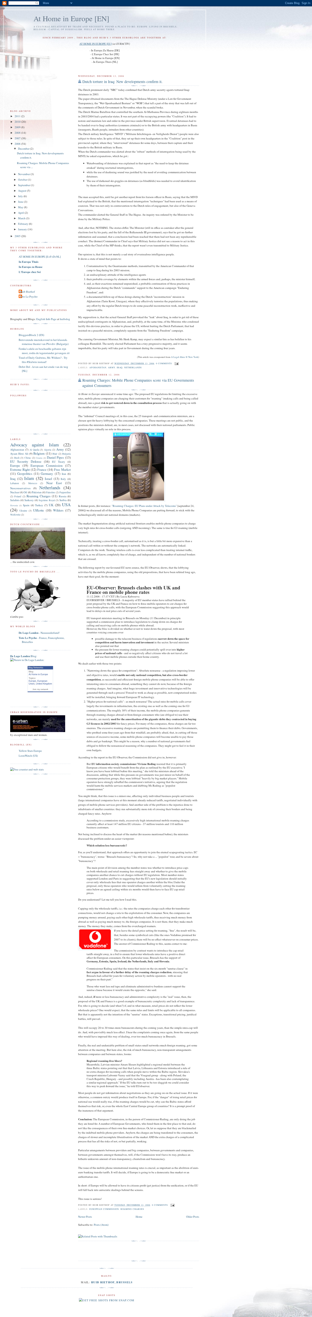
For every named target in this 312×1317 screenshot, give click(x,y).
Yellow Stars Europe (30, 751)
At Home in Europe (38, 674)
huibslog (65, 319)
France (41, 469)
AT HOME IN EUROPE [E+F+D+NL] (40, 257)
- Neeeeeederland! (39, 633)
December (24, 148)
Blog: (23, 656)
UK (51, 505)
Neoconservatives (20, 488)
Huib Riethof (27, 292)
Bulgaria (66, 453)
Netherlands (133, 367)
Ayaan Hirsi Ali (19, 453)
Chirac (27, 457)
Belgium (39, 453)
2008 (18, 133)
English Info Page (46, 319)
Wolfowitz (15, 514)
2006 (18, 144)
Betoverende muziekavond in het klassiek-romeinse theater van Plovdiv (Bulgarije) (44, 342)
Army (111, 367)
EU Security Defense (25, 461)
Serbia (63, 500)
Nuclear (14, 492)
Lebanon (14, 483)
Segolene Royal (47, 500)
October (23, 179)
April (21, 213)
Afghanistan (97, 367)
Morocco (32, 483)
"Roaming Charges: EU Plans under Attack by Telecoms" (144, 506)
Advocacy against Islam (34, 445)
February (23, 224)
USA (66, 504)
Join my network (40, 689)
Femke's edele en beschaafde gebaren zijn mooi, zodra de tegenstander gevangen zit (44, 351)
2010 (18, 122)
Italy (63, 479)
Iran (64, 474)
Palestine (50, 492)
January (23, 229)
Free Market (62, 469)
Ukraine (23, 510)
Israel (48, 478)
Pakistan (37, 492)
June (21, 202)
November (24, 174)
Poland (17, 496)
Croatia (39, 457)
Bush (17, 457)
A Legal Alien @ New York (184, 356)
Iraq (119, 367)
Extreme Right (20, 469)
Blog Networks (35, 667)
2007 (18, 138)
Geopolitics (24, 473)
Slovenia (14, 505)
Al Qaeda (34, 449)
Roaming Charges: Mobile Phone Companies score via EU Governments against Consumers (138, 383)
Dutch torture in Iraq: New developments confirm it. (122, 81)
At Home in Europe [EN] (71, 18)
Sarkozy (29, 500)
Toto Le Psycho (29, 296)
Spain (26, 505)
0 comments (164, 363)
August (22, 191)
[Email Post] (176, 363)
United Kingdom (44, 683)
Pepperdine (65, 492)
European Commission (104, 1208)
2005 (18, 236)
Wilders (58, 510)
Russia (62, 496)
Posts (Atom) (101, 1225)
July (21, 196)
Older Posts (192, 1217)
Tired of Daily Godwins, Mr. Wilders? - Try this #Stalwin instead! (43, 360)
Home (139, 1217)
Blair (54, 453)
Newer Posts (85, 1217)
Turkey (39, 505)
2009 (18, 127)
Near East (54, 483)
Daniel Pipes (55, 457)
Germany (47, 473)
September (24, 185)
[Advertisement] (127, 1251)
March (22, 218)
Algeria (47, 449)
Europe (15, 465)
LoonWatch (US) (28, 756)
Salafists (15, 500)
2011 (18, 116)
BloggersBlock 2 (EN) (31, 335)
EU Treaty (58, 462)
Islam (29, 478)
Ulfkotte (38, 510)
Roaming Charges (132, 1208)
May (21, 207)
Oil (25, 492)
